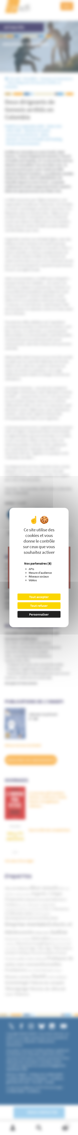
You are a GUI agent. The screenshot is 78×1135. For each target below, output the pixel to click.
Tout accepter (39, 597)
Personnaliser (39, 614)
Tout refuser (39, 606)
